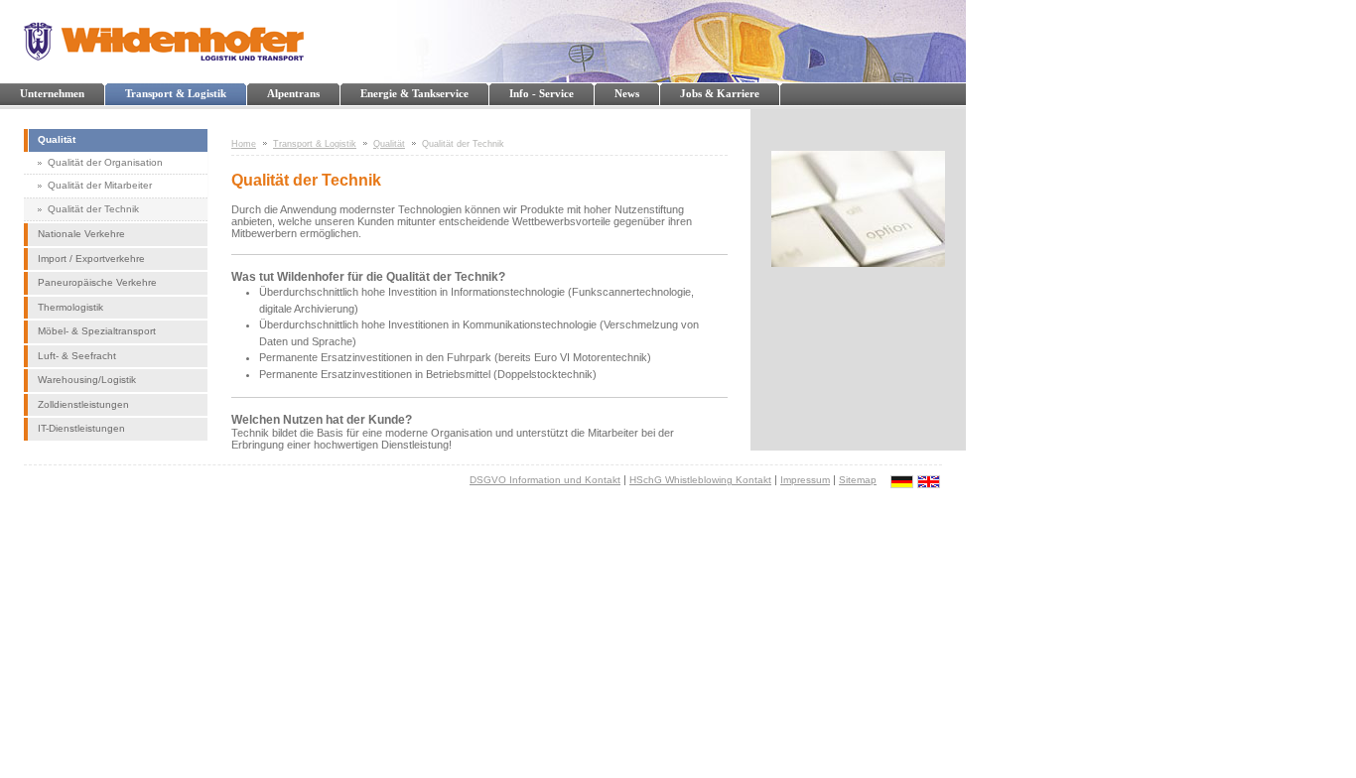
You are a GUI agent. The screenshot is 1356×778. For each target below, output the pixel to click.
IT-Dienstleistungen (81, 428)
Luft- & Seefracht (77, 355)
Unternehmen (52, 93)
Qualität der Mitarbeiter (100, 185)
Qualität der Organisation (105, 162)
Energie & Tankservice (414, 93)
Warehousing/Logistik (87, 379)
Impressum (805, 479)
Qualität (56, 139)
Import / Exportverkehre (91, 258)
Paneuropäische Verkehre (97, 282)
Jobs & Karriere (719, 93)
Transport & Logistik (175, 93)
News (626, 93)
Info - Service (541, 93)
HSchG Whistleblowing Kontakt (700, 479)
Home (243, 144)
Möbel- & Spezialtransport (97, 330)
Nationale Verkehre (81, 233)
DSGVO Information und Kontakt (545, 479)
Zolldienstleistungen (83, 404)
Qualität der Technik (93, 208)
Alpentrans (293, 93)
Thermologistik (70, 307)
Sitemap (858, 479)
